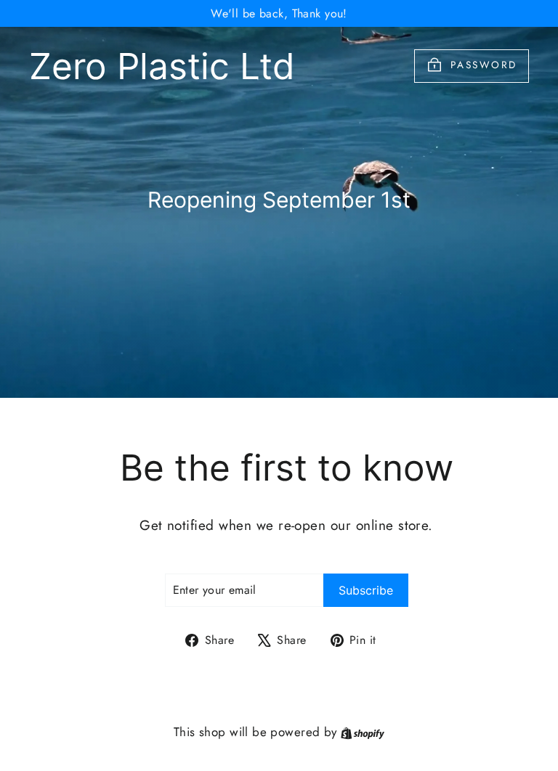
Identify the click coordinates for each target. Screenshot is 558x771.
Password (483, 64)
